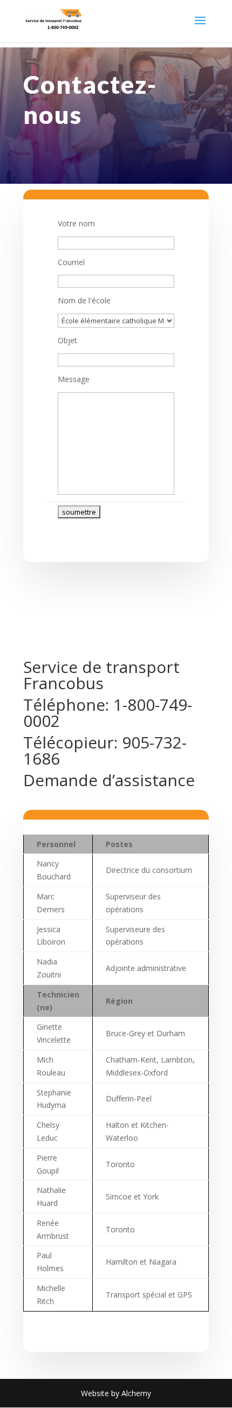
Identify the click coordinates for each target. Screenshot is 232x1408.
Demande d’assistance (109, 780)
